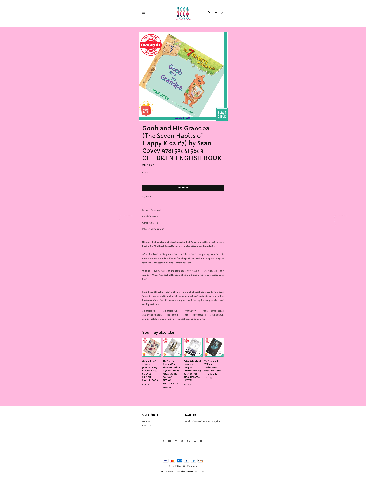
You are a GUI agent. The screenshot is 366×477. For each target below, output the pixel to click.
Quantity (146, 172)
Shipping (189, 471)
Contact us (147, 425)
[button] (210, 12)
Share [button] (148, 196)
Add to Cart (183, 187)
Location (146, 421)
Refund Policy (180, 471)
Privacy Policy (200, 471)
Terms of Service (166, 471)
